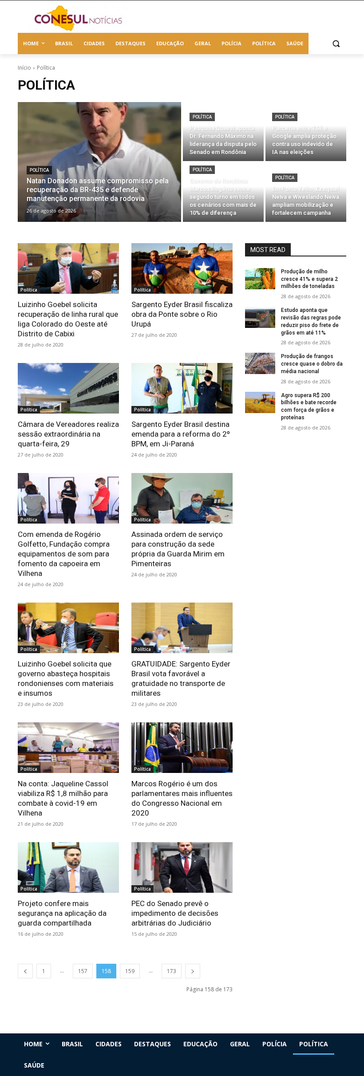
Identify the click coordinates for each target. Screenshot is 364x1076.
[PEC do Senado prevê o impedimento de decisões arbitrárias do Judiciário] (182, 867)
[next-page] (192, 971)
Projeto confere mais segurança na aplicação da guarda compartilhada (62, 913)
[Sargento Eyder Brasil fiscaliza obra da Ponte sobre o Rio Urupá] (182, 268)
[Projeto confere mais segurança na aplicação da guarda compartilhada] (68, 867)
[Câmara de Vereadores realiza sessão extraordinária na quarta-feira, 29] (68, 388)
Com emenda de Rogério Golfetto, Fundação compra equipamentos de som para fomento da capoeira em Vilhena (64, 554)
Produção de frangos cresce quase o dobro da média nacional (312, 363)
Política (39, 170)
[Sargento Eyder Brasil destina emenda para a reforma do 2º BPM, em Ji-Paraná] (182, 388)
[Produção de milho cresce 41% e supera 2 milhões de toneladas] (260, 278)
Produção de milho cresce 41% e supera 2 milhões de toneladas (309, 279)
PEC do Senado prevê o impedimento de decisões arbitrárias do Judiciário (174, 913)
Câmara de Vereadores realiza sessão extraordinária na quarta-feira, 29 (68, 434)
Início (24, 67)
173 (171, 971)
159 (130, 971)
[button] (335, 43)
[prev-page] (25, 971)
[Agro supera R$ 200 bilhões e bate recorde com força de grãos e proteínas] (260, 402)
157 (82, 971)
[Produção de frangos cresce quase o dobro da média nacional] (260, 363)
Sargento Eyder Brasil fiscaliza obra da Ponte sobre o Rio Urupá (182, 314)
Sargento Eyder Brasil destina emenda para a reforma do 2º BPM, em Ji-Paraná (180, 434)
